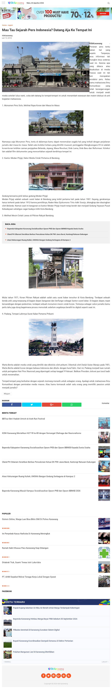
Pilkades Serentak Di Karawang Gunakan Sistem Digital (36, 630)
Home (4, 25)
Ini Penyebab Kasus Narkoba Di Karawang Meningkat (26, 533)
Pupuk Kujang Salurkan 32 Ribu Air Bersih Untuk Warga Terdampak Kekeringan (46, 608)
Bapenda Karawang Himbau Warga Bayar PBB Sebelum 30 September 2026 (45, 619)
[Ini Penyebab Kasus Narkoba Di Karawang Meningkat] (104, 538)
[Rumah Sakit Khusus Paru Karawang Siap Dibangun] (104, 553)
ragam (10, 25)
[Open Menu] (3, 3)
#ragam (7, 394)
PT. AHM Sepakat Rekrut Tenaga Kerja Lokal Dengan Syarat (29, 577)
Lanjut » (105, 662)
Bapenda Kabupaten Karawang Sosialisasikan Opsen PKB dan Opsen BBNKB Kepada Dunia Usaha (45, 229)
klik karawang (63, 684)
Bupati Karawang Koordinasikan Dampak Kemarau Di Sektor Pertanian (43, 641)
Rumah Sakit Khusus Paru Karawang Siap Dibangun (25, 548)
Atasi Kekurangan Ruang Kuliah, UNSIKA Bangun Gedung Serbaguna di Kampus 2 (38, 240)
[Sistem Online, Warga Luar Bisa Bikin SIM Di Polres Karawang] (104, 524)
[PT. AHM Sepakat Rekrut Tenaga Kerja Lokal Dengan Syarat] (104, 582)
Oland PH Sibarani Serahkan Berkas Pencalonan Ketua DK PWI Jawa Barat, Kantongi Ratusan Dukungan (47, 234)
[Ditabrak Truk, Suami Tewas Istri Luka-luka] (104, 567)
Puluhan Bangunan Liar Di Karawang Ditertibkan (33, 652)
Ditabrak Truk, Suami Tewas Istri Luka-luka (21, 562)
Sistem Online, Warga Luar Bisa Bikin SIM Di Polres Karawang (30, 519)
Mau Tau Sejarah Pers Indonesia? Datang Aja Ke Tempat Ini (47, 30)
